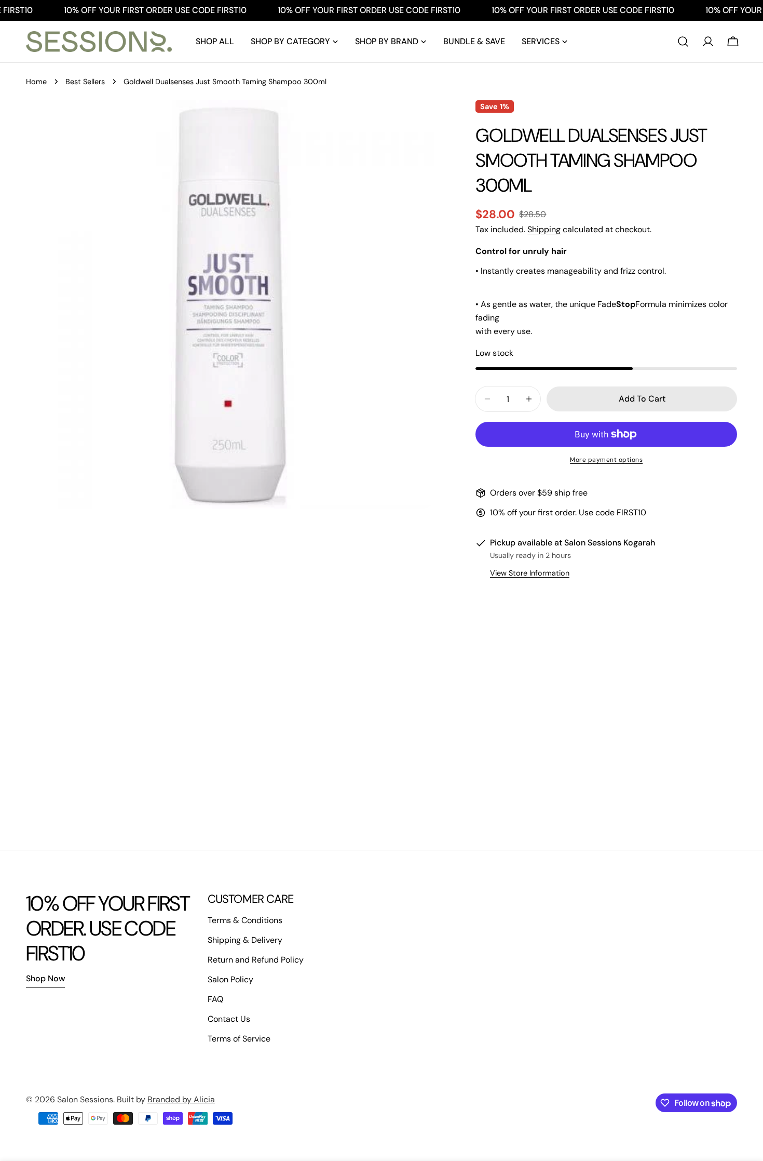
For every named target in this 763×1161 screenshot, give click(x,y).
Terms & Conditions (245, 920)
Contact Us (229, 1018)
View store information (529, 573)
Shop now (45, 978)
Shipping (544, 229)
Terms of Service (239, 1038)
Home (36, 81)
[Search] (683, 41)
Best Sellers (85, 81)
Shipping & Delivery (245, 940)
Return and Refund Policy (256, 959)
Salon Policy (230, 979)
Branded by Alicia (181, 1099)
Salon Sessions (85, 1099)
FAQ (215, 999)
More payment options (606, 460)
